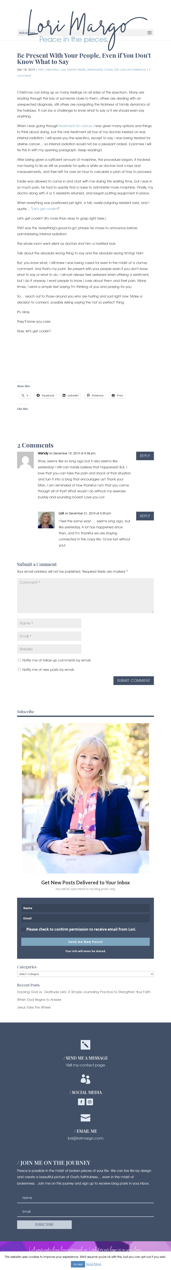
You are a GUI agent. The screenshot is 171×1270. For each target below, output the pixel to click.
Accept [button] (78, 1264)
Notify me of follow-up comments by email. (56, 660)
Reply (145, 456)
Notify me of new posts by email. (48, 670)
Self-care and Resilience (130, 69)
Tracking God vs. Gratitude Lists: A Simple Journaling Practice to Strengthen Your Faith (84, 992)
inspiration (52, 69)
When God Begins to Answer (39, 1000)
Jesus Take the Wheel (33, 1007)
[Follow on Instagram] (89, 1102)
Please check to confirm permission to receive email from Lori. (81, 929)
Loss (62, 69)
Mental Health (76, 69)
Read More (93, 1264)
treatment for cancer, (76, 126)
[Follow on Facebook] (81, 1102)
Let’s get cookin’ (44, 209)
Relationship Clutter (100, 69)
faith (41, 69)
